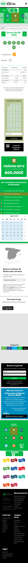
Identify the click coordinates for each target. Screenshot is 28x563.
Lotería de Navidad (18, 500)
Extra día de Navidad (13, 488)
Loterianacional (7, 20)
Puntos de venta (18, 507)
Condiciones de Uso (7, 555)
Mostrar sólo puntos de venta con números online (13, 275)
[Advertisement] (14, 329)
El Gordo (14, 440)
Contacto (16, 505)
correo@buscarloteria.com (9, 509)
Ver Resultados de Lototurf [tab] (12, 213)
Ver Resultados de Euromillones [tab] (13, 197)
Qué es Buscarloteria (19, 498)
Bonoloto (14, 432)
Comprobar (14, 138)
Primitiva (6, 440)
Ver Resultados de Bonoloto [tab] (12, 194)
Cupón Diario (17, 531)
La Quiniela (21, 440)
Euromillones (21, 432)
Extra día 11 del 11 (18, 539)
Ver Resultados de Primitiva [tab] (12, 200)
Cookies (4, 557)
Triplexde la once (21, 463)
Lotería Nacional (6, 518)
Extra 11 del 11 (22, 479)
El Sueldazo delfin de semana (14, 472)
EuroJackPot (17, 520)
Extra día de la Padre (19, 535)
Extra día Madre (6, 479)
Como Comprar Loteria (19, 496)
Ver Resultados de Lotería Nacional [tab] (14, 191)
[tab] (4, 10)
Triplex (15, 524)
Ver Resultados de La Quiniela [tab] (12, 206)
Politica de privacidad (7, 553)
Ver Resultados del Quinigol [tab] (12, 209)
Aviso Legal (5, 551)
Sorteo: (3, 28)
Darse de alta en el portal (15, 416)
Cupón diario (6, 471)
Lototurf (14, 448)
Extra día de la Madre (19, 533)
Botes (21, 448)
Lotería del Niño (18, 501)
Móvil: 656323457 (6, 507)
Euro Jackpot (6, 463)
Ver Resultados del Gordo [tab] (11, 203)
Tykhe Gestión (17, 503)
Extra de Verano (6, 487)
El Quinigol (6, 448)
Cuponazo (21, 471)
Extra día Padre (14, 479)
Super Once (13, 463)
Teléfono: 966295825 (7, 506)
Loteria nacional (6, 432)
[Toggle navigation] (26, 3)
